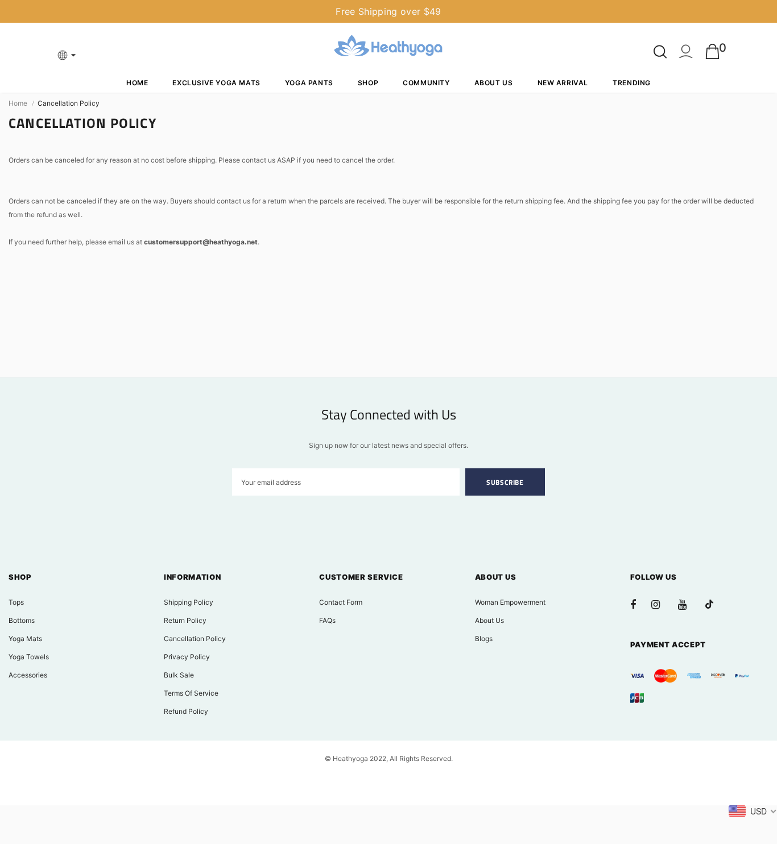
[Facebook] (640, 604)
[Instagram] (661, 604)
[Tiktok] (715, 604)
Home (18, 103)
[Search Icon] (660, 52)
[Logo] (388, 47)
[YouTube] (688, 604)
